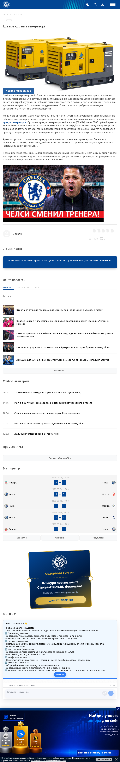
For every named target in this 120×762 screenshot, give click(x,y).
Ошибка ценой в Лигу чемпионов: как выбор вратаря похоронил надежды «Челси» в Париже (62, 322)
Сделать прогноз (61, 600)
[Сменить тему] (88, 4)
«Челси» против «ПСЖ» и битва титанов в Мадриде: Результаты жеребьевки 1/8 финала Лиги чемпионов (64, 335)
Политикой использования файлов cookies (48, 761)
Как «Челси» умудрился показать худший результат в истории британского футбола (62, 347)
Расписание (60, 538)
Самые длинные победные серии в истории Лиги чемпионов (47, 413)
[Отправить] (111, 693)
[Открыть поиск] (95, 4)
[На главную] (6, 4)
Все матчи (22, 538)
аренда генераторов (14, 122)
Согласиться (104, 759)
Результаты (98, 538)
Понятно (60, 674)
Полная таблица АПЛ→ (60, 458)
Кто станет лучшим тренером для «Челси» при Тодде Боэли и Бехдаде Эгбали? (59, 309)
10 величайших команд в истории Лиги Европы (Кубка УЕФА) (47, 392)
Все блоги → (60, 370)
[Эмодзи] (104, 693)
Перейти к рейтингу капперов (97, 752)
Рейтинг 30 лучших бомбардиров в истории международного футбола (53, 402)
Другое (8, 20)
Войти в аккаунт (60, 263)
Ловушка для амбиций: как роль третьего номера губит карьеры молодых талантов (62, 359)
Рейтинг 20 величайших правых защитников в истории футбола (49, 423)
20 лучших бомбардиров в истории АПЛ (36, 433)
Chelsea (17, 233)
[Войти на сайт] (102, 4)
